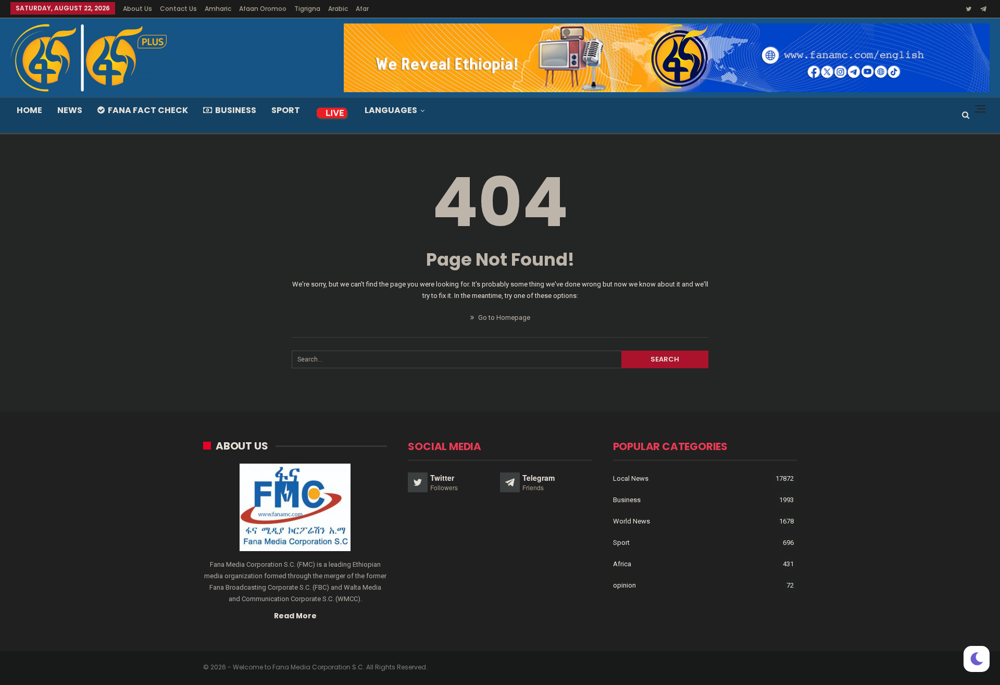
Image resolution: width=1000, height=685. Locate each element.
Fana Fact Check (148, 110)
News (69, 110)
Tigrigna (307, 8)
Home (29, 110)
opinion (624, 585)
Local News (630, 478)
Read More (295, 616)
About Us (137, 8)
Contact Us (178, 8)
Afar (362, 8)
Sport (285, 110)
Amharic (218, 8)
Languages (391, 110)
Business (235, 110)
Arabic (338, 8)
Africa (622, 564)
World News (631, 521)
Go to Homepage (503, 317)
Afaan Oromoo (262, 8)
